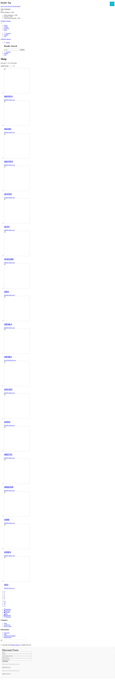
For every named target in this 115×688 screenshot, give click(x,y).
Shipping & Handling (9, 636)
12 (4, 604)
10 (4, 601)
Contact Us (7, 625)
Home (5, 25)
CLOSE (112, 3)
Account (8, 33)
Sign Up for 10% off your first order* (11, 6)
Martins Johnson (15, 645)
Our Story (6, 28)
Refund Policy (8, 637)
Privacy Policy (8, 626)
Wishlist (6, 35)
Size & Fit (6, 632)
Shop (5, 30)
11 (4, 603)
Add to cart (12, 100)
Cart (5, 36)
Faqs (5, 634)
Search (8, 42)
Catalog (6, 27)
